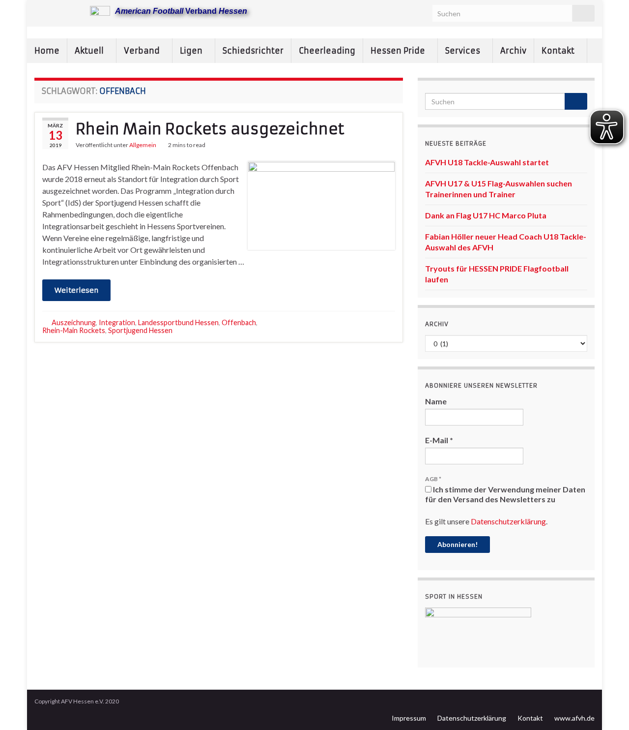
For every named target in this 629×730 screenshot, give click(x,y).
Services (463, 51)
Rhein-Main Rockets (73, 330)
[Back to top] (607, 708)
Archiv (513, 51)
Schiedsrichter (253, 51)
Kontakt (559, 51)
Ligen (192, 51)
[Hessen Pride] (70, 10)
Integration (117, 322)
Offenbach (239, 322)
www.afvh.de (574, 718)
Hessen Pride (399, 51)
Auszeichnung (74, 322)
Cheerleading (327, 51)
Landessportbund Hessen (178, 322)
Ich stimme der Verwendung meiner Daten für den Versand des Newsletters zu (505, 494)
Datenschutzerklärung (508, 521)
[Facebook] (54, 10)
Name (436, 401)
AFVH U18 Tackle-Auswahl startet (487, 162)
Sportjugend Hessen (140, 330)
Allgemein (142, 145)
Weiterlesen (76, 290)
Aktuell (90, 51)
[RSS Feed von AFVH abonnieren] (39, 10)
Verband (143, 51)
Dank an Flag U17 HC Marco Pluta (485, 215)
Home (46, 51)
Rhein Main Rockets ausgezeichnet (210, 129)
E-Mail (439, 440)
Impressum (409, 718)
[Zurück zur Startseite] (314, 32)
